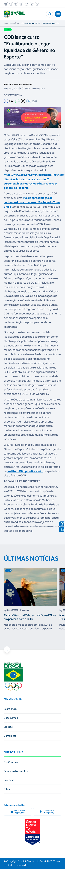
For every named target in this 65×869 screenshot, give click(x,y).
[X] (23, 101)
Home (7, 23)
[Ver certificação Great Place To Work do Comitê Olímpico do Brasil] (32, 832)
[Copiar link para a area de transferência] (34, 101)
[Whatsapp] (17, 101)
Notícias (15, 23)
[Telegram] (29, 101)
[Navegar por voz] (61, 529)
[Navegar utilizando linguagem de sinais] (61, 524)
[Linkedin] (11, 101)
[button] (49, 14)
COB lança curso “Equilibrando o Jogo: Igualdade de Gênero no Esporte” (40, 23)
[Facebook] (6, 101)
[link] (6, 4)
